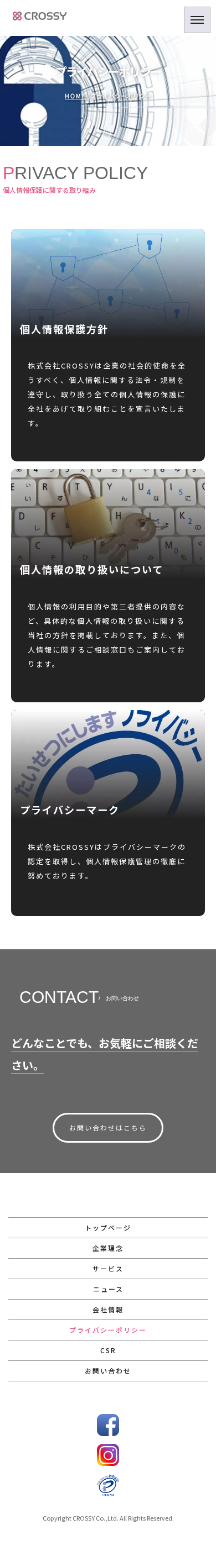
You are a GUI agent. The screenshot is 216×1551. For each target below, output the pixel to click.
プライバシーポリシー (108, 1329)
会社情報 (108, 1309)
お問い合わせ (108, 1370)
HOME (75, 96)
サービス (108, 1268)
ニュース (108, 1289)
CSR (108, 1350)
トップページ (108, 1227)
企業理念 (108, 1248)
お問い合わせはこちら (108, 1127)
